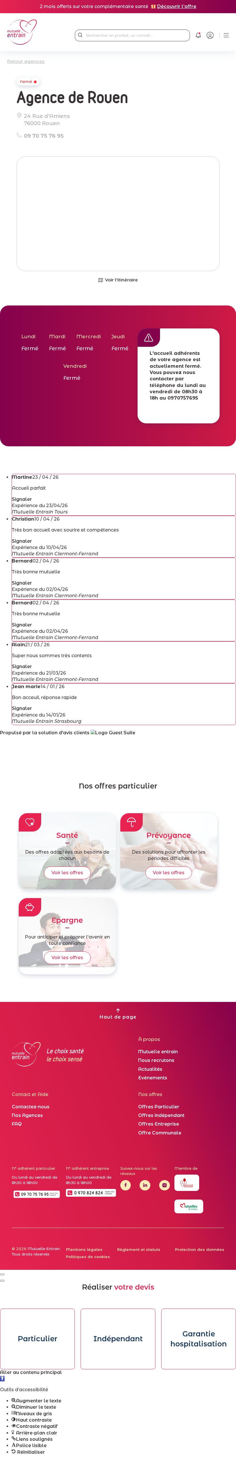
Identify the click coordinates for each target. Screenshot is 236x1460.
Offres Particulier (158, 1106)
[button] (2, 1378)
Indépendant (118, 1338)
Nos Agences (27, 1115)
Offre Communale (159, 1133)
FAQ (17, 1124)
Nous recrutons (156, 1060)
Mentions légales (84, 1249)
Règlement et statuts (138, 1249)
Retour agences (26, 61)
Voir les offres (67, 872)
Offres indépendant (161, 1115)
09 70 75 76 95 (44, 136)
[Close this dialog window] (2, 1274)
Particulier (37, 1338)
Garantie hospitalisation (198, 1338)
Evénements (152, 1078)
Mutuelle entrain (158, 1051)
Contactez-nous (31, 1106)
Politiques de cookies (88, 1256)
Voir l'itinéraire (121, 280)
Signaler (22, 499)
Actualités (150, 1069)
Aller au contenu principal (31, 1372)
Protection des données (199, 1249)
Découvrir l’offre (176, 6)
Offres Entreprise (158, 1124)
